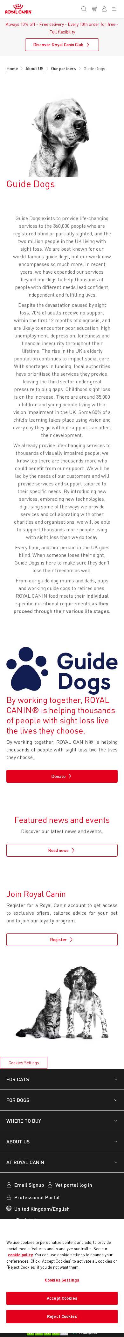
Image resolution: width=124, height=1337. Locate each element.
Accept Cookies (62, 1298)
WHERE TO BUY (23, 1121)
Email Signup (29, 1185)
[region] (62, 1276)
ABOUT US (18, 1141)
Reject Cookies (62, 1316)
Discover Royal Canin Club (58, 44)
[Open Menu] (116, 8)
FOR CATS (17, 1079)
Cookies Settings (24, 1062)
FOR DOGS (17, 1100)
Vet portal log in (73, 1185)
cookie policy (20, 1254)
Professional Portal (37, 1197)
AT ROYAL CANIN (25, 1162)
